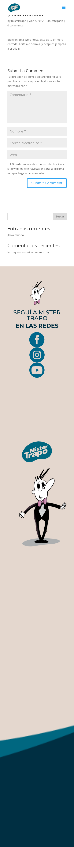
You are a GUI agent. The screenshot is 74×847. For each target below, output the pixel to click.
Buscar (60, 216)
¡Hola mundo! (15, 235)
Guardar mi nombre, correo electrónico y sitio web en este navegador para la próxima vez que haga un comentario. (35, 168)
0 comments (15, 25)
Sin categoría (55, 21)
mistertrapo (18, 21)
